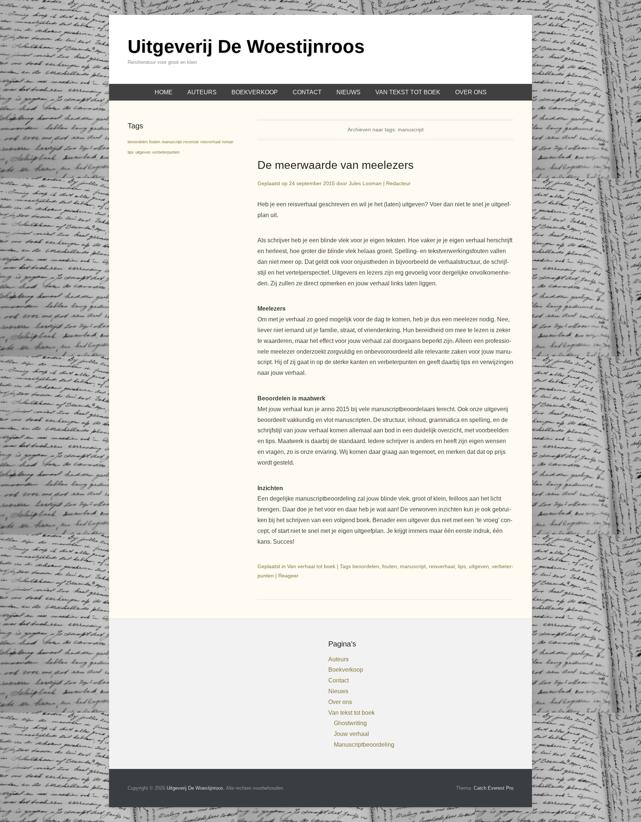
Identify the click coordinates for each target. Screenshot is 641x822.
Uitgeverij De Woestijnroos (246, 46)
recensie (191, 142)
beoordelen (365, 566)
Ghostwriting (350, 723)
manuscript (413, 566)
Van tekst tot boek (407, 92)
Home (163, 92)
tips (462, 566)
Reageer (288, 576)
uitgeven (479, 566)
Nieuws (348, 92)
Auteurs (202, 92)
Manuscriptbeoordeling (364, 744)
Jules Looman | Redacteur (380, 183)
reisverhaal (442, 566)
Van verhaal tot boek (311, 566)
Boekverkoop (254, 92)
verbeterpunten (166, 152)
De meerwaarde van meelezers (335, 165)
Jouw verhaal (351, 734)
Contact (307, 92)
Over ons (471, 92)
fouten (389, 566)
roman (227, 142)
